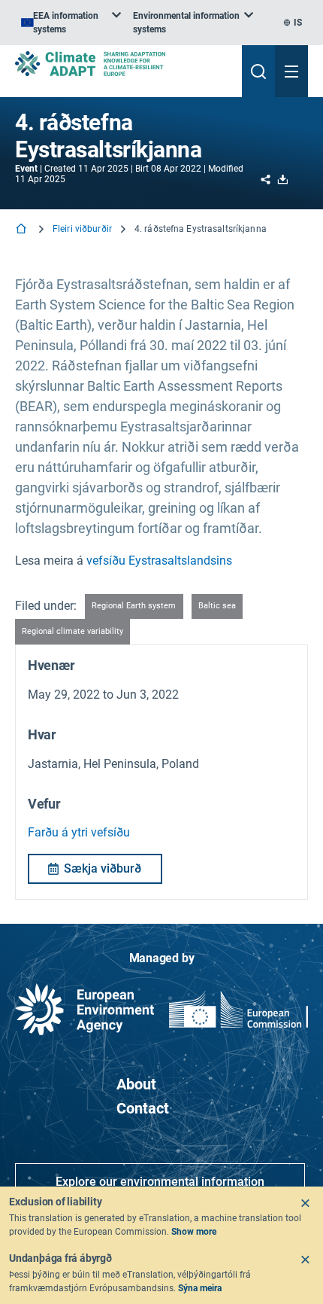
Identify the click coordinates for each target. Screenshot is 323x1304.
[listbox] (71, 22)
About (136, 1084)
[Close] (305, 1203)
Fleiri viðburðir (82, 229)
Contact (142, 1108)
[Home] (22, 230)
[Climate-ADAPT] (122, 63)
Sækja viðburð (102, 868)
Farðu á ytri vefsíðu (79, 832)
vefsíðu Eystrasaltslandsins (159, 560)
